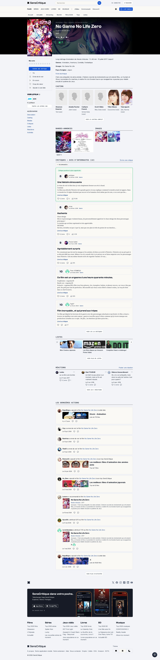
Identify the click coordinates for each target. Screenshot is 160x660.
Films (65, 22)
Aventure (73, 62)
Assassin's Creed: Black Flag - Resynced (71, 633)
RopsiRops (66, 410)
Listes (59, 337)
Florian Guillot (73, 242)
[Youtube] (132, 583)
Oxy (63, 428)
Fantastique (89, 62)
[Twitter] (113, 583)
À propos (30, 651)
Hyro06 (65, 520)
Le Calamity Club (86, 629)
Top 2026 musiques (123, 626)
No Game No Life (68, 66)
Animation (71, 22)
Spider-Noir (49, 629)
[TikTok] (124, 583)
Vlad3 (64, 449)
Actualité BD (102, 637)
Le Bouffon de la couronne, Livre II (87, 633)
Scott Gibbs (99, 107)
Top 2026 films (32, 626)
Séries (48, 622)
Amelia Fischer (74, 107)
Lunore (65, 497)
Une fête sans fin (104, 629)
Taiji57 (72, 304)
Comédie (81, 62)
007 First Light (68, 629)
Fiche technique (61, 74)
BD (99, 622)
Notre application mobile (43, 651)
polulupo (71, 175)
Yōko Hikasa (112, 107)
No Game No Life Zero (81, 22)
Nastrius (65, 438)
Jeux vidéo (68, 622)
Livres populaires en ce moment (89, 638)
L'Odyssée (30, 632)
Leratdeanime (67, 530)
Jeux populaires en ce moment (71, 638)
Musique (120, 622)
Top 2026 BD (103, 626)
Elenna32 (65, 459)
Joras (70, 206)
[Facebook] (117, 583)
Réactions (61, 367)
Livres (84, 622)
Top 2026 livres (86, 626)
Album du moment (122, 635)
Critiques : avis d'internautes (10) (75, 160)
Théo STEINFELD (75, 270)
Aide (67, 651)
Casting (59, 86)
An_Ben (65, 478)
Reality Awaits (121, 632)
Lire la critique (62, 195)
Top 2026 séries (50, 626)
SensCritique (59, 22)
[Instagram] (120, 583)
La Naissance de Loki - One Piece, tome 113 (106, 633)
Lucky (47, 632)
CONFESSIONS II (122, 629)
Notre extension (59, 651)
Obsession (30, 629)
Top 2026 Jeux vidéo (70, 626)
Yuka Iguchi (125, 107)
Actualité (30, 635)
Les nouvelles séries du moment (53, 636)
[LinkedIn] (128, 583)
